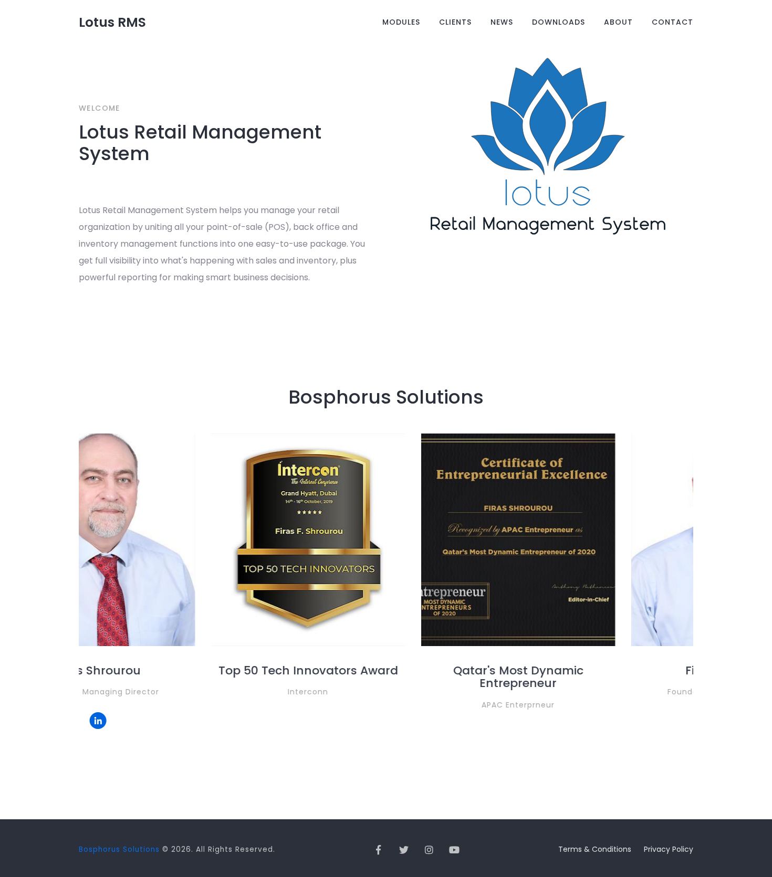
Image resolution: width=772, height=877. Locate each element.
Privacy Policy (668, 849)
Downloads (558, 22)
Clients (455, 22)
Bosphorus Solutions (119, 849)
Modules (401, 22)
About (618, 22)
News (502, 22)
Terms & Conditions (594, 849)
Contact (672, 22)
